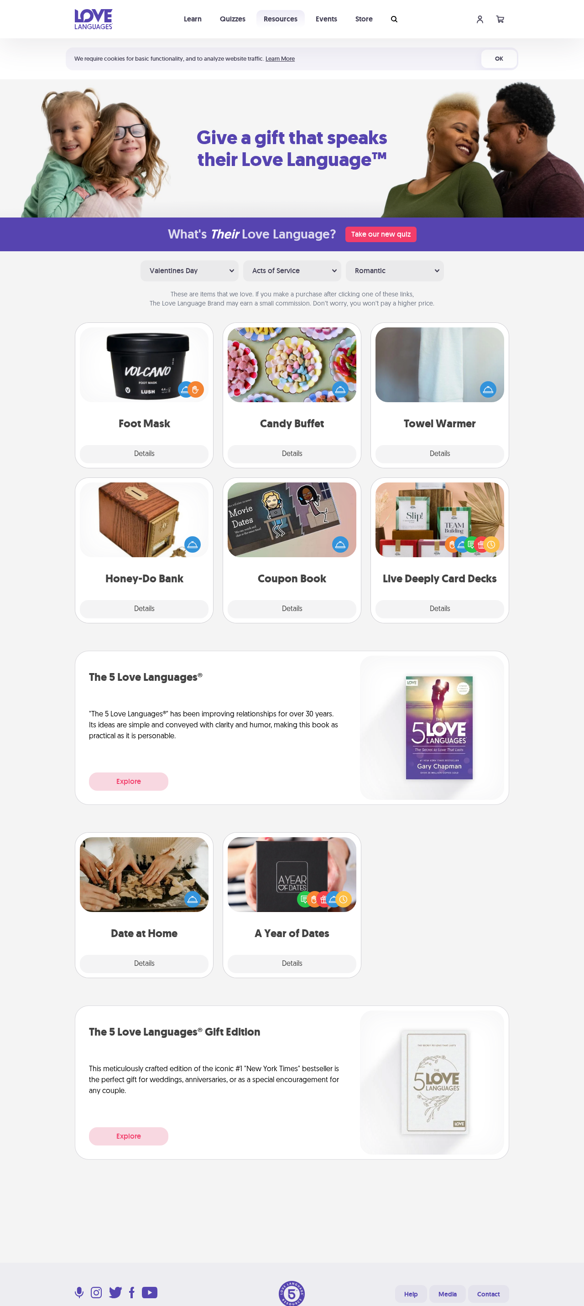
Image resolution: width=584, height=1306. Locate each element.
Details (144, 454)
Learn (193, 19)
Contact (488, 1294)
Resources (280, 19)
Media (447, 1294)
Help (411, 1294)
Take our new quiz (381, 234)
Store (364, 19)
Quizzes (232, 19)
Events (326, 19)
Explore (128, 781)
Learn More (280, 58)
